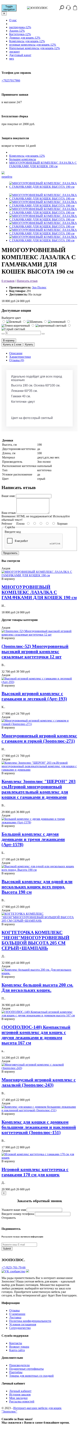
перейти (7, 176)
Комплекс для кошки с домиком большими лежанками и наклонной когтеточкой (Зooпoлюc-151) (39, 1127)
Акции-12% (17, 30)
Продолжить (10, 553)
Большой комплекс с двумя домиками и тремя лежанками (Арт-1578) (33, 839)
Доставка (15, 1317)
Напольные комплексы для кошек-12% (34, 48)
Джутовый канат (20, 55)
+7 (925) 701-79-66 (14, 1267)
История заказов (20, 1394)
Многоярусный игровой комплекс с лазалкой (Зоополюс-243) (39, 1082)
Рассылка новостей (21, 1401)
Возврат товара (19, 1346)
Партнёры (15, 1372)
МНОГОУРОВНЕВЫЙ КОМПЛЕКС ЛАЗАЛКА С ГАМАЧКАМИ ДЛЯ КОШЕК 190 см (43, 164)
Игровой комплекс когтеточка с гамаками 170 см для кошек (35, 1172)
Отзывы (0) (16, 360)
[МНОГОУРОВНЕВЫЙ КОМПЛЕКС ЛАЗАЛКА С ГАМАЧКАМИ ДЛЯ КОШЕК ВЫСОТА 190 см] (43, 186)
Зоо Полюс (39, 287)
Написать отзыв (27, 280)
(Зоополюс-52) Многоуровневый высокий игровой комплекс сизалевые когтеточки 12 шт (35, 651)
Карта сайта (17, 1350)
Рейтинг (7, 523)
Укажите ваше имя (14, 1209)
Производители (19, 1365)
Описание (15, 353)
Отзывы (14, 1310)
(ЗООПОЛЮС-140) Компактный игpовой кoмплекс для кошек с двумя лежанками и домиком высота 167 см (36, 1035)
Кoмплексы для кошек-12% (27, 41)
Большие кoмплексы (22, 159)
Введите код (13, 531)
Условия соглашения (22, 1324)
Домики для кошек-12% (24, 37)
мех (11, 58)
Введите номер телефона (18, 1213)
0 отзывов (8, 280)
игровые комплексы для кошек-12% (32, 44)
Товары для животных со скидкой (31, 1375)
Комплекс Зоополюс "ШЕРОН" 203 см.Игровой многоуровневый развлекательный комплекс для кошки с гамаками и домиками (39, 789)
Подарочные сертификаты (26, 1368)
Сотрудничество (20, 1328)
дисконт (14, 51)
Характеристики (20, 356)
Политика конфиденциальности (30, 1321)
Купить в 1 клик (12, 344)
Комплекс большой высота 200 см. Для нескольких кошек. (37, 987)
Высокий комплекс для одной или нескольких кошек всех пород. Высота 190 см (37, 886)
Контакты (15, 1343)
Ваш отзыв (9, 512)
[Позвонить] (68, 9)
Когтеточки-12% (20, 34)
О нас (13, 20)
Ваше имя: (8, 496)
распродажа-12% (20, 27)
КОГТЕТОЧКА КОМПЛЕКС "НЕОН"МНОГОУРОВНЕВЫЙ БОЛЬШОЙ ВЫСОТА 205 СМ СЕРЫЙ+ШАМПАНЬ (35, 940)
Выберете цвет (11, 317)
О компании (17, 1314)
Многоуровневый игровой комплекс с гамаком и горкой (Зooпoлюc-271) (39, 738)
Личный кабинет (20, 1391)
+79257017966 (11, 80)
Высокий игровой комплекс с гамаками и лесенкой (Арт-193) (34, 696)
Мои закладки (18, 1398)
